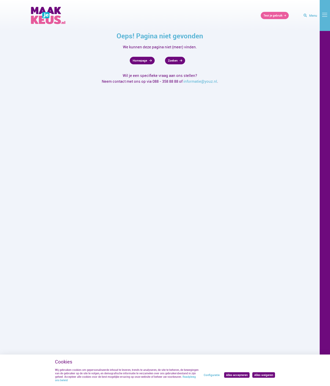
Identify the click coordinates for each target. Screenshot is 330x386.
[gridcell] (93, 60)
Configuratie (212, 375)
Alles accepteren (237, 375)
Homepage (140, 60)
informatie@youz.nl (200, 81)
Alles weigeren (263, 375)
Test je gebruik (273, 15)
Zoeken (173, 60)
